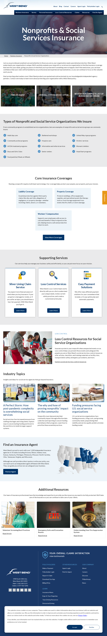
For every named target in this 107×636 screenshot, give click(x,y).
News (84, 583)
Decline (91, 627)
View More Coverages (53, 237)
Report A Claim (47, 575)
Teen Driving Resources (50, 600)
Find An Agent (67, 572)
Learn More (18, 100)
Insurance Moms (47, 592)
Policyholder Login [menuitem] (93, 6)
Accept (74, 627)
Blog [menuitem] (60, 6)
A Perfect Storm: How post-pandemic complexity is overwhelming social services (18, 410)
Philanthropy (86, 579)
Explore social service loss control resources (70, 362)
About (84, 568)
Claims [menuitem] (77, 12)
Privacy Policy (82, 615)
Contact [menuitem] (66, 6)
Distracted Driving (48, 603)
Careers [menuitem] (73, 6)
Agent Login (66, 568)
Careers (84, 572)
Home (6, 56)
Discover (85, 575)
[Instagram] (25, 590)
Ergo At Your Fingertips (50, 596)
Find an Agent (10, 472)
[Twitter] (14, 590)
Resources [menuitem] (86, 12)
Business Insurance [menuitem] (22, 12)
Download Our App (48, 579)
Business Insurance (16, 56)
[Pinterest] (18, 590)
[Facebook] (10, 590)
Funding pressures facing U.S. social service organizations (86, 408)
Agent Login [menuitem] (81, 6)
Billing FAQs (46, 583)
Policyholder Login (48, 572)
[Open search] (102, 6)
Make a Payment (47, 568)
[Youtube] (22, 590)
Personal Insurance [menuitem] (45, 12)
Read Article (7, 533)
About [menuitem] (55, 6)
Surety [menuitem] (34, 12)
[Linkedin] (29, 590)
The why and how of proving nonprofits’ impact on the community (53, 408)
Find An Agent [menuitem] (97, 12)
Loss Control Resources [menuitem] (63, 12)
